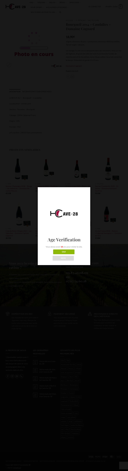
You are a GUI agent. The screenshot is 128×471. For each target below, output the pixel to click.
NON (63, 258)
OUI (64, 252)
